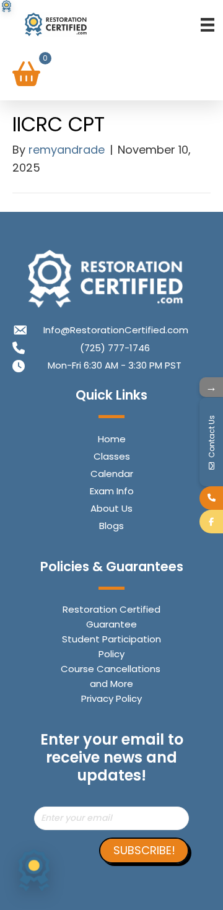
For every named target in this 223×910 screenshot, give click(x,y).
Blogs (111, 525)
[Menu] (207, 24)
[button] (144, 850)
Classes (112, 456)
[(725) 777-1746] (211, 498)
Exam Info (112, 490)
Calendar (111, 473)
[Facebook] (211, 521)
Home (112, 438)
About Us (111, 508)
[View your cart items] (26, 75)
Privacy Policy (111, 698)
